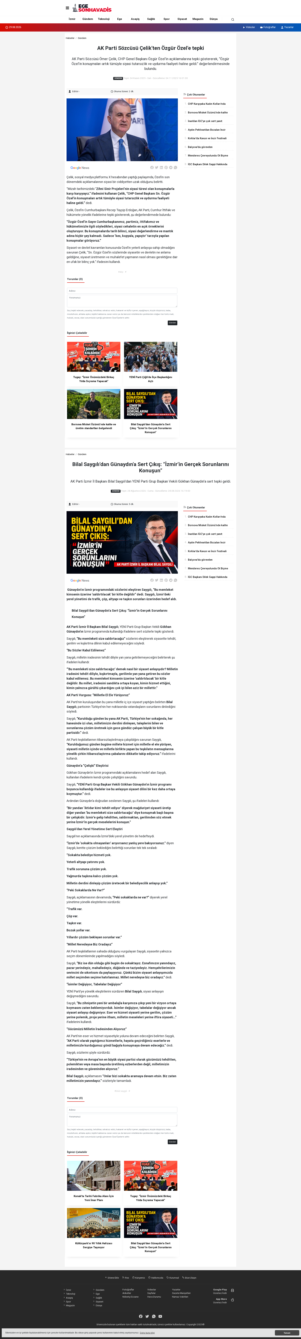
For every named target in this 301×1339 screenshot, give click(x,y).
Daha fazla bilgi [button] (147, 1333)
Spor (167, 19)
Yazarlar (289, 27)
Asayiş (135, 19)
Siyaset (182, 19)
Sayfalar (151, 1293)
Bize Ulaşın (190, 1277)
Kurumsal (174, 1277)
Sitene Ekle (113, 1277)
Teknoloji (104, 19)
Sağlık (151, 19)
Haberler (70, 38)
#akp (120, 271)
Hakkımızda (157, 1277)
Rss (127, 1277)
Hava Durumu (154, 1296)
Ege (119, 19)
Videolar (250, 27)
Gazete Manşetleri (181, 1293)
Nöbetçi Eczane (130, 1296)
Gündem (87, 19)
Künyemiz (140, 1277)
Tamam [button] (287, 1333)
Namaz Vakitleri (180, 1296)
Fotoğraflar (270, 27)
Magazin (197, 19)
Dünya (214, 19)
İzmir (72, 19)
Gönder (172, 322)
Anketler (126, 1293)
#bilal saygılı (120, 1091)
